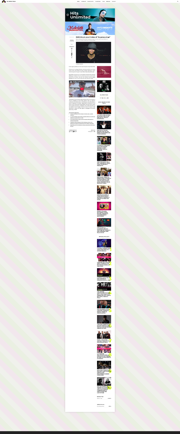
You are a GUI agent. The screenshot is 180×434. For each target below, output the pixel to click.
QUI (93, 71)
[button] (71, 55)
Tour (103, 1)
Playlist (114, 1)
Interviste (83, 1)
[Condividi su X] (71, 52)
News (78, 1)
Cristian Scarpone (72, 41)
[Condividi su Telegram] (71, 54)
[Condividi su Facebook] (71, 50)
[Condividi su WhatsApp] (71, 48)
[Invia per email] (71, 57)
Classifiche (97, 1)
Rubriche (108, 1)
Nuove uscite (90, 1)
